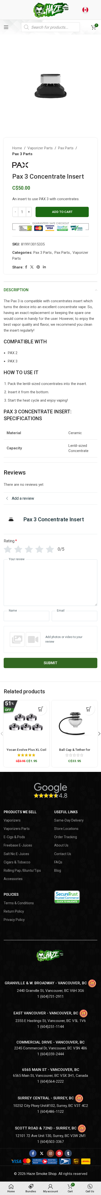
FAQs (58, 862)
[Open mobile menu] (6, 27)
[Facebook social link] (26, 267)
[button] (41, 709)
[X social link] (32, 267)
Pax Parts (66, 148)
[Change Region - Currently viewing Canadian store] (85, 10)
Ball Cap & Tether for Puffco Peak (74, 751)
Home (17, 148)
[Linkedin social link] (44, 267)
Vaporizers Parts (17, 829)
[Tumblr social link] (68, 1153)
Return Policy (14, 911)
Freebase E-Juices (18, 845)
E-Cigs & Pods (14, 837)
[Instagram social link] (50, 1153)
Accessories (13, 879)
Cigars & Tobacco (17, 862)
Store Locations (66, 829)
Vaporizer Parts (40, 148)
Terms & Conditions (19, 903)
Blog (57, 870)
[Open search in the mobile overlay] (50, 27)
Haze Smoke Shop (42, 1174)
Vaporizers (12, 820)
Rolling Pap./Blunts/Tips (22, 870)
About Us (61, 845)
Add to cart (62, 212)
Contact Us (62, 854)
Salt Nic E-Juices (16, 854)
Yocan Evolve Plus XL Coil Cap (26, 751)
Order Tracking (65, 837)
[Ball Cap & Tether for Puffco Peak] (74, 723)
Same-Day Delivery (69, 820)
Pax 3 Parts (22, 154)
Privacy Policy (14, 920)
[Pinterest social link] (38, 267)
